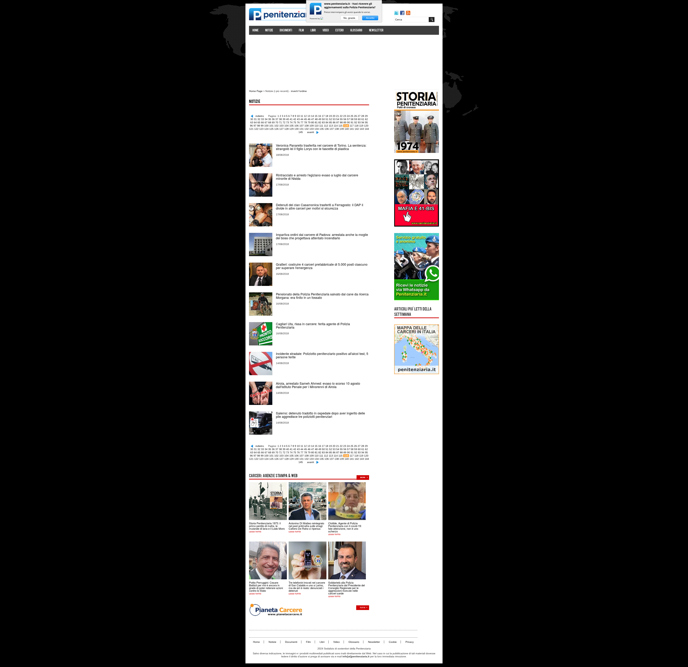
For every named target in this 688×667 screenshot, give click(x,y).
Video (325, 30)
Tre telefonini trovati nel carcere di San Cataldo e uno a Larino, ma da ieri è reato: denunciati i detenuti (307, 586)
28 (362, 116)
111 (321, 125)
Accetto (370, 17)
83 (323, 122)
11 (301, 116)
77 (301, 122)
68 (269, 122)
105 (291, 125)
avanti (310, 132)
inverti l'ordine (299, 91)
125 (271, 128)
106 (296, 125)
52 (330, 119)
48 (316, 119)
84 (327, 122)
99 (262, 125)
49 (319, 119)
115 (340, 125)
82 (319, 122)
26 (355, 116)
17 (323, 116)
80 (312, 122)
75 (294, 122)
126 (276, 128)
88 (341, 122)
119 (361, 125)
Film (301, 30)
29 (366, 116)
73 (287, 122)
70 (276, 122)
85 (330, 122)
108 (306, 125)
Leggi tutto (255, 532)
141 (352, 128)
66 (262, 122)
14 (312, 116)
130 (296, 128)
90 (348, 122)
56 (344, 119)
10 (298, 116)
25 (351, 116)
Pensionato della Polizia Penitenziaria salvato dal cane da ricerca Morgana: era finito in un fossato (322, 296)
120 (366, 125)
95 (366, 122)
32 (258, 119)
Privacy (409, 641)
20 (334, 116)
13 (308, 116)
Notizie (269, 30)
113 (331, 125)
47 (312, 119)
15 (316, 116)
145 (300, 132)
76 (298, 122)
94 (362, 122)
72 (284, 122)
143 (362, 128)
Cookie (393, 641)
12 (305, 116)
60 (359, 119)
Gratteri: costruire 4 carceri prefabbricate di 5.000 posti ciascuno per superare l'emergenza (321, 266)
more (363, 477)
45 (305, 119)
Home (255, 30)
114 (336, 125)
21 (337, 116)
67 (266, 122)
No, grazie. (349, 17)
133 (311, 128)
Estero (339, 30)
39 (284, 119)
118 (356, 125)
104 (286, 125)
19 (330, 116)
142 (357, 128)
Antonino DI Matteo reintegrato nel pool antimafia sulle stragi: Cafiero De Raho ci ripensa (306, 525)
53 (334, 119)
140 (347, 128)
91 (352, 122)
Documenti (286, 30)
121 (251, 128)
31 (255, 119)
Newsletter (376, 30)
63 (251, 122)
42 (294, 119)
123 (261, 128)
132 (306, 128)
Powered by (315, 18)
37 (276, 119)
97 (255, 125)
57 (348, 119)
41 (291, 119)
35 (269, 119)
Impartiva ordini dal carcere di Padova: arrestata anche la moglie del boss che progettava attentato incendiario (322, 236)
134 (316, 128)
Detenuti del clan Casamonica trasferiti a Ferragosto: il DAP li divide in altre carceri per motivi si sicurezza (319, 206)
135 (321, 128)
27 (359, 116)
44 (301, 119)
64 (255, 122)
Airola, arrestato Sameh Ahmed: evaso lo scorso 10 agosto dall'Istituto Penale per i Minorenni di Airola (318, 385)
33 (262, 119)
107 (301, 125)
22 (341, 116)
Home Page (255, 91)
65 (258, 122)
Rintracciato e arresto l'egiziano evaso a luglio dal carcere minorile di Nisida (317, 177)
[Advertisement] (344, 60)
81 (316, 122)
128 (286, 128)
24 (348, 116)
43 (298, 119)
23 (344, 116)
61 (362, 119)
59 (355, 119)
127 (281, 128)
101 (271, 125)
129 (291, 128)
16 (319, 116)
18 (326, 116)
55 (341, 119)
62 (366, 119)
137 (331, 128)
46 (309, 119)
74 (291, 122)
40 (287, 119)
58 (352, 119)
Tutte (363, 608)
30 (251, 119)
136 (326, 128)
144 (367, 128)
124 (266, 128)
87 (337, 122)
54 (337, 119)
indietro (259, 116)
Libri (313, 30)
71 (280, 122)
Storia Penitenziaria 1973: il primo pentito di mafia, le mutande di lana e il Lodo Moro (267, 525)
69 (273, 122)
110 (316, 125)
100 (266, 125)
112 (326, 125)
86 (334, 122)
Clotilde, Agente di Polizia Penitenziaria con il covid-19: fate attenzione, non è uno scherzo (345, 527)
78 (305, 122)
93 (359, 122)
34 (266, 119)
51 (327, 119)
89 (344, 122)
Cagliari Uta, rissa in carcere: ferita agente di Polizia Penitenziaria (313, 325)
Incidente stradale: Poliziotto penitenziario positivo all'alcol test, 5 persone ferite (322, 355)
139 (342, 128)
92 (355, 122)
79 (309, 122)
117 (352, 125)
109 (311, 125)
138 (337, 128)
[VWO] (324, 18)
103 (281, 125)
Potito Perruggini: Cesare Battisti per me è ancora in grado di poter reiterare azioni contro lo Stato (266, 586)
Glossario (356, 30)
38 (280, 119)
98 (258, 125)
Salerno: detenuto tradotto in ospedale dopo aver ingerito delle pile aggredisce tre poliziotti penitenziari (320, 415)
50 (323, 119)
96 (251, 125)
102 (276, 125)
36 (273, 119)
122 (256, 128)
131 (301, 128)
